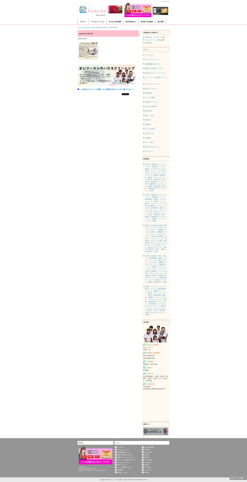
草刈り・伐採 (149, 115)
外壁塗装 (148, 124)
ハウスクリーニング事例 (153, 40)
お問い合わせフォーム (152, 147)
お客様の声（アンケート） (153, 37)
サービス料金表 (150, 129)
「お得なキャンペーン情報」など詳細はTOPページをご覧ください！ (107, 89)
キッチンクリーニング (152, 84)
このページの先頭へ (239, 478)
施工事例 (161, 21)
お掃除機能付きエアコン (153, 64)
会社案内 (148, 138)
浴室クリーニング (150, 88)
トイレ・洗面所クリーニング (124, 467)
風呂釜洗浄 (148, 93)
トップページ (149, 55)
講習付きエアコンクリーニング (155, 73)
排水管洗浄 (148, 111)
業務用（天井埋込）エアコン (154, 68)
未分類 (147, 43)
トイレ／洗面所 (150, 97)
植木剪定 (148, 120)
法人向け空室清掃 (150, 106)
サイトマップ (149, 151)
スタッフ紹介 (149, 142)
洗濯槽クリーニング (151, 102)
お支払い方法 (149, 133)
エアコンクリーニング (152, 59)
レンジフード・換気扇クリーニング (156, 78)
